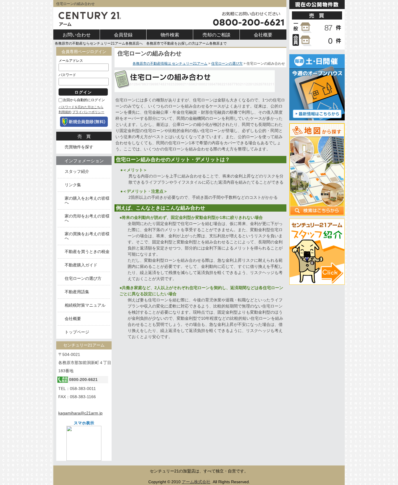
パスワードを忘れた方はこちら (81, 107)
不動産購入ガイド (81, 265)
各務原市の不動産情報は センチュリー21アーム (170, 63)
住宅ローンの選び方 (227, 63)
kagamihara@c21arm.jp (80, 413)
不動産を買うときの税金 (87, 251)
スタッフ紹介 (77, 171)
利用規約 (65, 112)
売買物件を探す (79, 147)
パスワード (67, 75)
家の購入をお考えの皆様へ (87, 200)
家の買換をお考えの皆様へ (87, 236)
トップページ (77, 332)
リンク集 (73, 185)
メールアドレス (71, 61)
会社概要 (73, 319)
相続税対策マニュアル (85, 305)
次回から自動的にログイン (84, 100)
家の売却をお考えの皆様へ (87, 218)
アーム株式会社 (196, 481)
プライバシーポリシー (88, 112)
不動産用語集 (77, 292)
